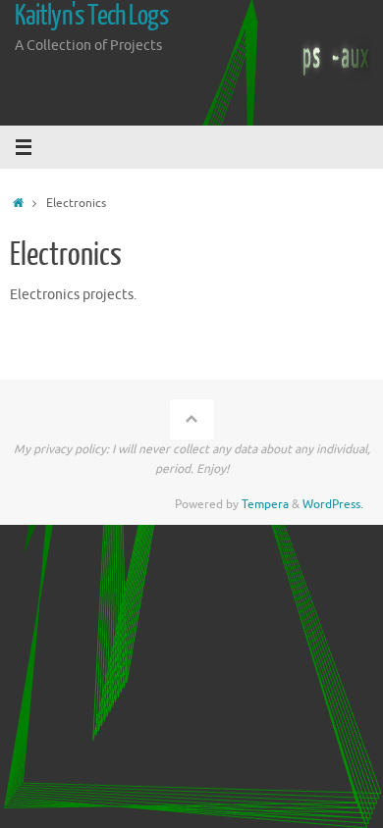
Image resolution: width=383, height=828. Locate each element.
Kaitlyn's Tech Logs (91, 15)
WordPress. (332, 504)
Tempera (265, 504)
